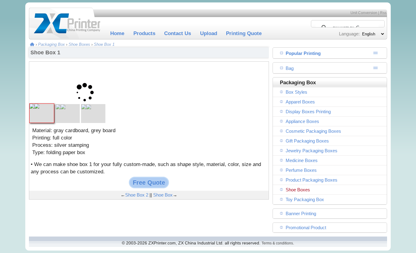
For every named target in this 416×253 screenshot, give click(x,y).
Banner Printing (301, 213)
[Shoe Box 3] (93, 107)
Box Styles (296, 92)
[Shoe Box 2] (67, 107)
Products (144, 33)
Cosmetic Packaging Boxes (313, 131)
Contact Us (177, 33)
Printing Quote (244, 33)
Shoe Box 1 (104, 44)
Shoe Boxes (79, 44)
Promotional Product (306, 227)
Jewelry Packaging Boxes (311, 150)
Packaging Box (51, 44)
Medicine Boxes (302, 160)
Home (117, 33)
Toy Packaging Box (305, 199)
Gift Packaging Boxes (307, 140)
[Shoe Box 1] (42, 106)
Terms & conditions (277, 243)
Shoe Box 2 (136, 194)
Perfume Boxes (301, 170)
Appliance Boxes (302, 121)
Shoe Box (163, 194)
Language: (349, 33)
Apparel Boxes (300, 101)
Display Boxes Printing (308, 111)
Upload (208, 33)
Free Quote (149, 182)
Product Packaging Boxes (311, 180)
